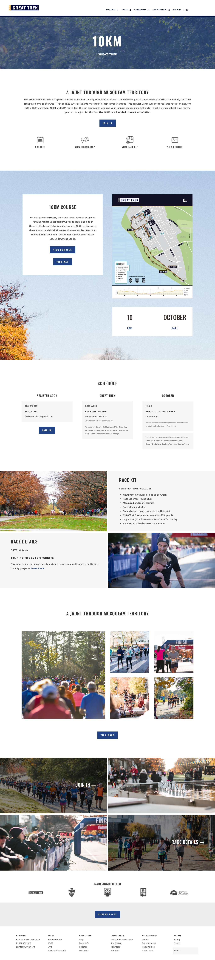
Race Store (147, 951)
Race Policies (148, 947)
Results (177, 10)
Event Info (84, 943)
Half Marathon (55, 939)
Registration (160, 10)
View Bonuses (62, 249)
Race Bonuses (149, 943)
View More (107, 735)
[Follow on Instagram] (26, 951)
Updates (83, 947)
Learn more (37, 569)
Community (140, 10)
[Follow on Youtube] (31, 951)
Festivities (84, 951)
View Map (63, 261)
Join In (107, 123)
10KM (50, 943)
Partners (115, 951)
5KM (50, 947)
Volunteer (115, 947)
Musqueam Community (122, 939)
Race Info (110, 10)
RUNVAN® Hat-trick (57, 951)
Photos (177, 943)
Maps (82, 939)
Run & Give (116, 943)
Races (125, 10)
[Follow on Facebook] (16, 951)
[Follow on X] (21, 951)
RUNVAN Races (107, 914)
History (177, 939)
